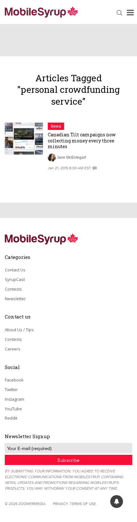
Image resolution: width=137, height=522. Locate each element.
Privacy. (61, 503)
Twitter (11, 389)
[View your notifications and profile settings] (116, 501)
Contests (13, 289)
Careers (12, 349)
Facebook (14, 380)
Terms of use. (83, 503)
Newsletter (15, 298)
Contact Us (15, 270)
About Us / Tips (19, 330)
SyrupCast (15, 279)
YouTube (13, 409)
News (56, 126)
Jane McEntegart (71, 157)
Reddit (11, 418)
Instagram (14, 399)
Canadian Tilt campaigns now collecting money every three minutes (82, 140)
